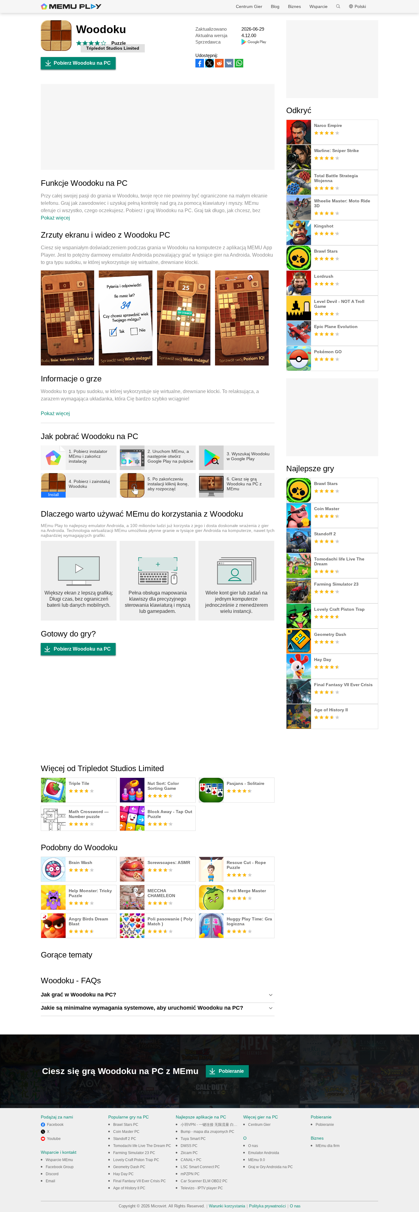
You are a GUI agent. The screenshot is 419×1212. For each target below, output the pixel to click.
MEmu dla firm (328, 1146)
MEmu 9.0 (256, 1160)
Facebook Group (60, 1167)
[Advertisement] (158, 127)
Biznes (294, 6)
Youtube (54, 1139)
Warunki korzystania (227, 1206)
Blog (275, 6)
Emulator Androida (263, 1153)
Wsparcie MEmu (59, 1160)
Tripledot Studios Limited (112, 48)
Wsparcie (318, 6)
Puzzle (118, 43)
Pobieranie (231, 1071)
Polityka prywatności (267, 1206)
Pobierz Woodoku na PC (82, 63)
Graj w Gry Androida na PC (270, 1167)
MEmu (71, 6)
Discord (52, 1174)
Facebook (55, 1124)
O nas (253, 1146)
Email (50, 1181)
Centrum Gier (249, 6)
